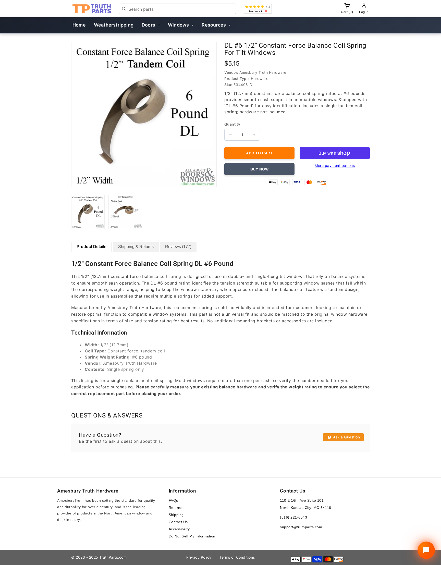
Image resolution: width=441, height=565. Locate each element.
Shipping (176, 515)
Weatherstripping (113, 25)
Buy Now (259, 169)
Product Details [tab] (91, 246)
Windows (178, 25)
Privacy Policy (199, 557)
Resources (214, 25)
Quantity (232, 124)
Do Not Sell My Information (192, 536)
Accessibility (179, 529)
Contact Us (178, 522)
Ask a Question (346, 437)
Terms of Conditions (237, 557)
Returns (175, 508)
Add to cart (259, 153)
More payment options (335, 165)
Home (79, 25)
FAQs (173, 500)
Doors (148, 25)
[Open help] (426, 550)
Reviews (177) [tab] (178, 246)
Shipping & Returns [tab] (136, 246)
